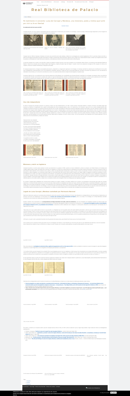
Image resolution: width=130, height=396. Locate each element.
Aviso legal (31, 386)
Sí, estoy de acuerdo (104, 392)
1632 (84, 289)
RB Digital (91, 1)
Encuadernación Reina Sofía (81, 1)
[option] (65, 44)
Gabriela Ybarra (65, 25)
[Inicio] (27, 4)
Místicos (29, 384)
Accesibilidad (25, 386)
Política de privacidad (40, 386)
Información (56, 1)
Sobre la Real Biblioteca (46, 1)
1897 (91, 289)
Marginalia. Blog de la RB (42, 5)
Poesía (28, 382)
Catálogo (63, 1)
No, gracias (113, 392)
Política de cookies (50, 386)
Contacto (58, 386)
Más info (15, 395)
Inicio (38, 1)
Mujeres (28, 380)
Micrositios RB (70, 1)
